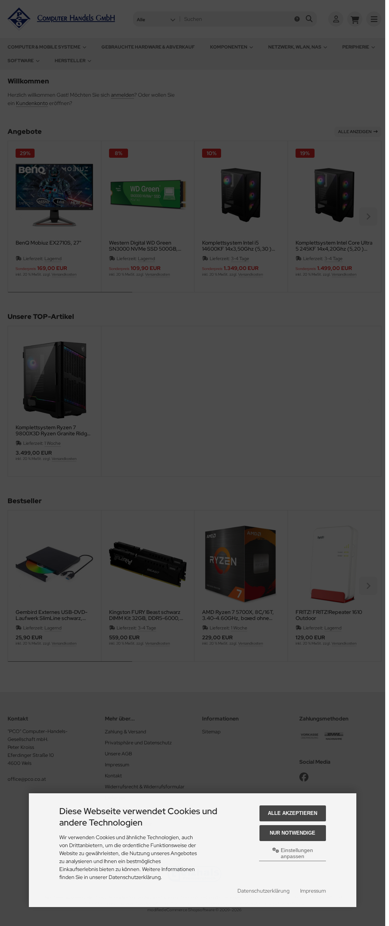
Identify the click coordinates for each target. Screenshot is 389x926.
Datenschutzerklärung (263, 890)
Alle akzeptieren (292, 813)
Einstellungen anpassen (296, 853)
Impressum (313, 890)
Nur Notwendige (292, 833)
